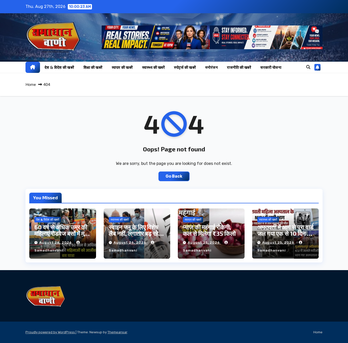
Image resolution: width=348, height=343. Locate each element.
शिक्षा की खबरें (93, 67)
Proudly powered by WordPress (50, 332)
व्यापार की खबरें (122, 67)
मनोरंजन (211, 67)
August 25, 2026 (204, 242)
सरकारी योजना (270, 67)
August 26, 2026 (56, 242)
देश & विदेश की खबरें (59, 67)
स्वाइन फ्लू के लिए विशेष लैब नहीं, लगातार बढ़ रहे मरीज (133, 233)
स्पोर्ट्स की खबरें (185, 67)
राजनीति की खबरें (239, 67)
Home (30, 84)
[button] (308, 67)
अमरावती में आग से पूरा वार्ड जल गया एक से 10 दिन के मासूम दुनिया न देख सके (285, 233)
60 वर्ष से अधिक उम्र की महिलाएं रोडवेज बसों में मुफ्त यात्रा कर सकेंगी (62, 233)
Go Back (174, 176)
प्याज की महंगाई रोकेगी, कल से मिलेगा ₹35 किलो (209, 230)
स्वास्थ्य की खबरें (153, 67)
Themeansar (117, 332)
